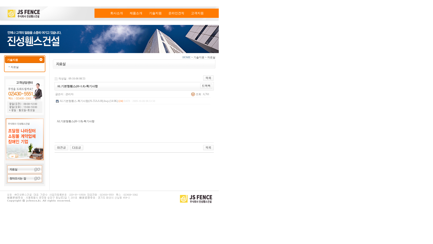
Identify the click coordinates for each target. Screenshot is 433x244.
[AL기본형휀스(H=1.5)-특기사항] (76, 147)
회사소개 (116, 13)
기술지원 (155, 13)
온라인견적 (176, 13)
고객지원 (197, 13)
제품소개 (136, 13)
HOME (186, 57)
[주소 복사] (206, 85)
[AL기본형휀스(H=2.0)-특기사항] (61, 147)
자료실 (15, 67)
